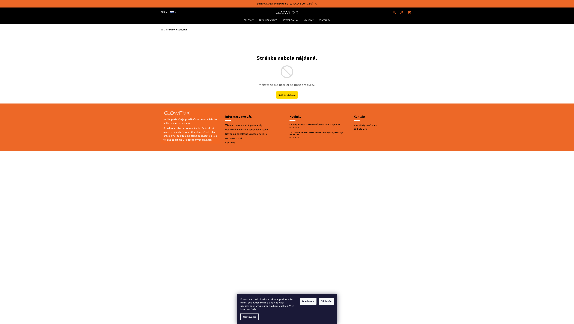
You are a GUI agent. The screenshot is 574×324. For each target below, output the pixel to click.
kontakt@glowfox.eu (365, 125)
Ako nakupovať (233, 138)
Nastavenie (249, 316)
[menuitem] (248, 20)
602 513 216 (360, 128)
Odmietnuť (308, 301)
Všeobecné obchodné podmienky (244, 125)
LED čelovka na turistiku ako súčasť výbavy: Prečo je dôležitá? (316, 133)
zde (254, 309)
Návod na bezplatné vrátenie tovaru (246, 133)
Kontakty (230, 142)
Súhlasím (326, 301)
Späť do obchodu (287, 95)
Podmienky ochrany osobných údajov (246, 129)
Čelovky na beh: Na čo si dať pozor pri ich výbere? (314, 124)
